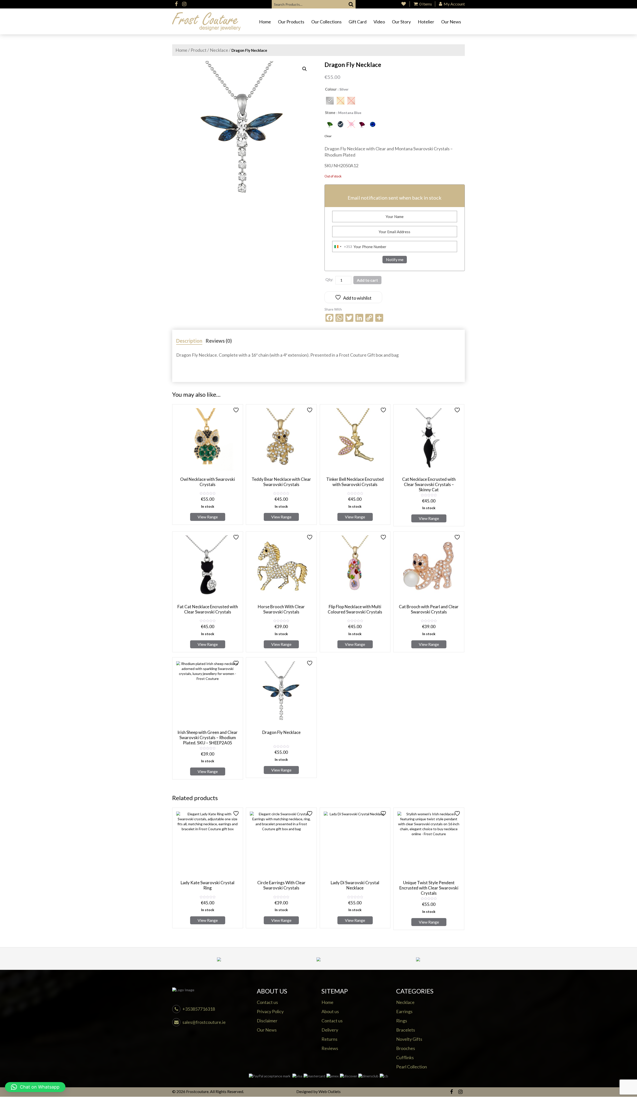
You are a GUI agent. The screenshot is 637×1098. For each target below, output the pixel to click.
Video (379, 21)
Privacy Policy (270, 1011)
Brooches (405, 1048)
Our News (451, 21)
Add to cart (367, 280)
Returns (329, 1039)
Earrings (404, 1011)
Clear (328, 136)
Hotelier (426, 21)
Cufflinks (405, 1057)
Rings (401, 1020)
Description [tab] (189, 341)
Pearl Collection (411, 1066)
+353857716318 (198, 1009)
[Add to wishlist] (236, 410)
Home (265, 21)
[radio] (329, 100)
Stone (330, 112)
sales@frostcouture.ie (204, 1022)
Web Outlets (329, 1091)
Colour (331, 89)
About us (330, 1011)
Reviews (329, 1048)
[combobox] (342, 246)
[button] (304, 68)
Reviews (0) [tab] (219, 341)
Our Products (291, 21)
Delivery (329, 1030)
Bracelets (405, 1030)
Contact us (267, 1002)
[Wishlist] (404, 3)
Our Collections (326, 21)
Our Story (401, 21)
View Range (208, 516)
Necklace (219, 50)
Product (199, 50)
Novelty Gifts (409, 1039)
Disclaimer (267, 1020)
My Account (454, 3)
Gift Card (358, 21)
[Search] (351, 4)
